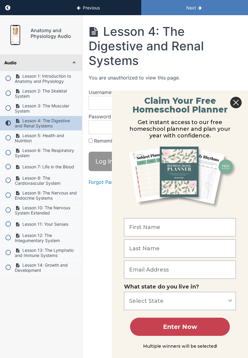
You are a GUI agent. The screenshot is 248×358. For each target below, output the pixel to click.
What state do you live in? (161, 286)
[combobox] (178, 301)
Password (100, 116)
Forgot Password (108, 182)
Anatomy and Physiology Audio (51, 33)
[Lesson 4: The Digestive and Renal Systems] (15, 35)
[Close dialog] (236, 102)
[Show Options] (230, 301)
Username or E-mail (111, 92)
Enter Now (180, 326)
